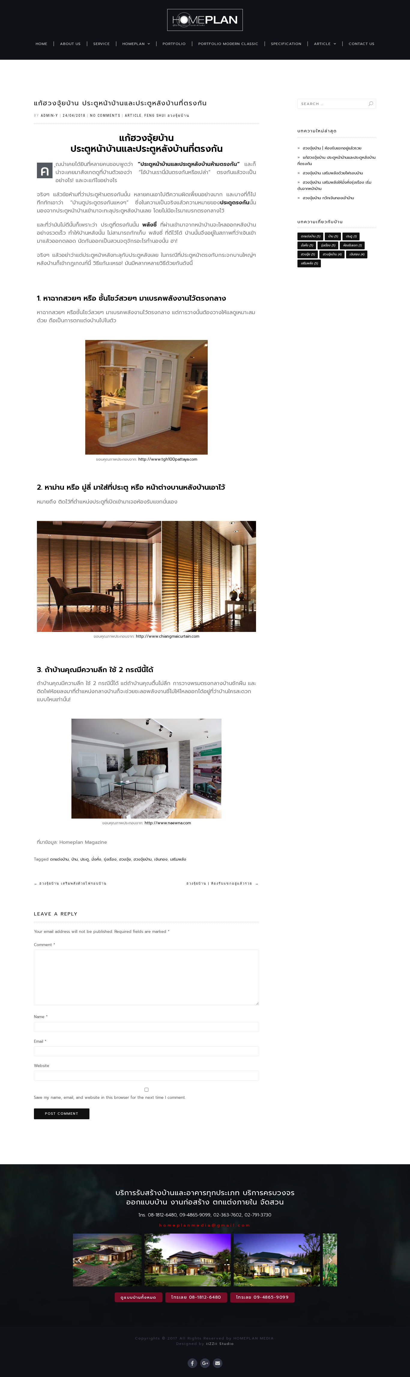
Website (41, 1066)
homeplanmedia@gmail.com (205, 1225)
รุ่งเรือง (110, 859)
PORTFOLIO (174, 44)
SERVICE (101, 44)
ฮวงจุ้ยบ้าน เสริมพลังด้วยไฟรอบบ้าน (70, 883)
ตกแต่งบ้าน (59, 859)
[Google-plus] (205, 1363)
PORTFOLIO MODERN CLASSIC (228, 44)
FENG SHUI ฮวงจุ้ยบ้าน (166, 115)
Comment (44, 945)
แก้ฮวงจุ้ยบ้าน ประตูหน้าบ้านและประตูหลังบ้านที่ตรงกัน (120, 103)
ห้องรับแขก (352, 245)
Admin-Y (49, 115)
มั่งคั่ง (96, 859)
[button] (79, 1260)
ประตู (84, 859)
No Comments (105, 115)
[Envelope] (217, 1363)
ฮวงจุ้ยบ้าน (143, 859)
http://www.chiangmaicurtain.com (167, 636)
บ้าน (74, 859)
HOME (41, 44)
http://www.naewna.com (168, 823)
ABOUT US (70, 44)
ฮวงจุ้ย (125, 859)
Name (41, 1017)
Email (40, 1041)
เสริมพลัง (178, 859)
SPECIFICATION (286, 44)
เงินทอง (160, 859)
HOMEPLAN (133, 44)
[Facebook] (192, 1363)
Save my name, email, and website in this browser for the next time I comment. (109, 1097)
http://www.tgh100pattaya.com (167, 459)
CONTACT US (362, 44)
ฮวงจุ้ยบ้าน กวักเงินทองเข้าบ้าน (328, 198)
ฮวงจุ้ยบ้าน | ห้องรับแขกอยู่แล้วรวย (222, 883)
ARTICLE (322, 44)
